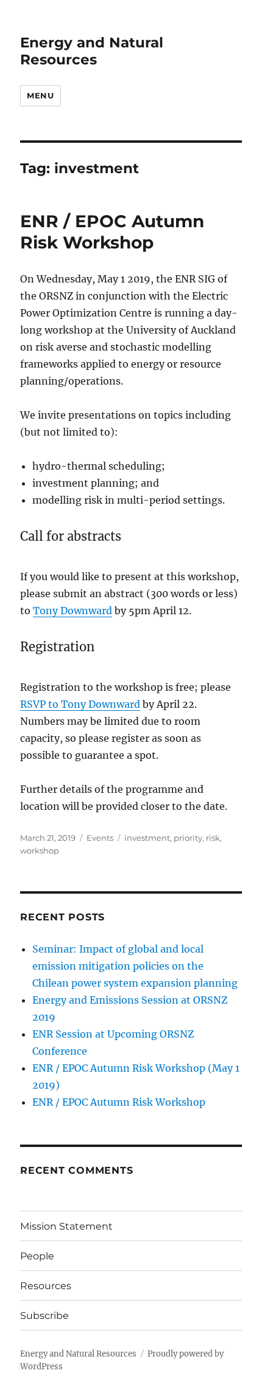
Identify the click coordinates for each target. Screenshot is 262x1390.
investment (147, 838)
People (37, 1256)
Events (100, 838)
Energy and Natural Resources (91, 51)
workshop (39, 850)
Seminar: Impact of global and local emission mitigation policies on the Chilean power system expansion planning (135, 966)
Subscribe (44, 1315)
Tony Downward (72, 610)
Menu (40, 95)
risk (213, 838)
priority (188, 838)
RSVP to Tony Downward (80, 704)
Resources (45, 1286)
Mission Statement (66, 1226)
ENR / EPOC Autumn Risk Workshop (112, 232)
